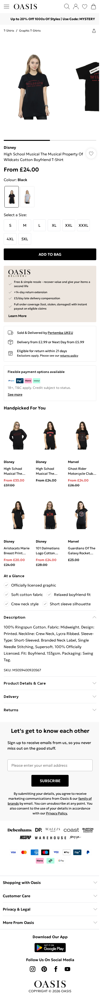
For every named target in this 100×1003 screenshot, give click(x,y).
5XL (24, 235)
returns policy (69, 352)
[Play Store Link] (48, 940)
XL (54, 221)
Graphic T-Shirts (30, 30)
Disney (10, 144)
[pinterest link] (42, 962)
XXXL (83, 221)
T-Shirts (9, 30)
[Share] (90, 30)
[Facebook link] (54, 962)
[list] (48, 86)
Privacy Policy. (64, 806)
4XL (10, 235)
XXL (68, 221)
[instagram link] (31, 962)
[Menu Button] (6, 6)
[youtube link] (66, 962)
